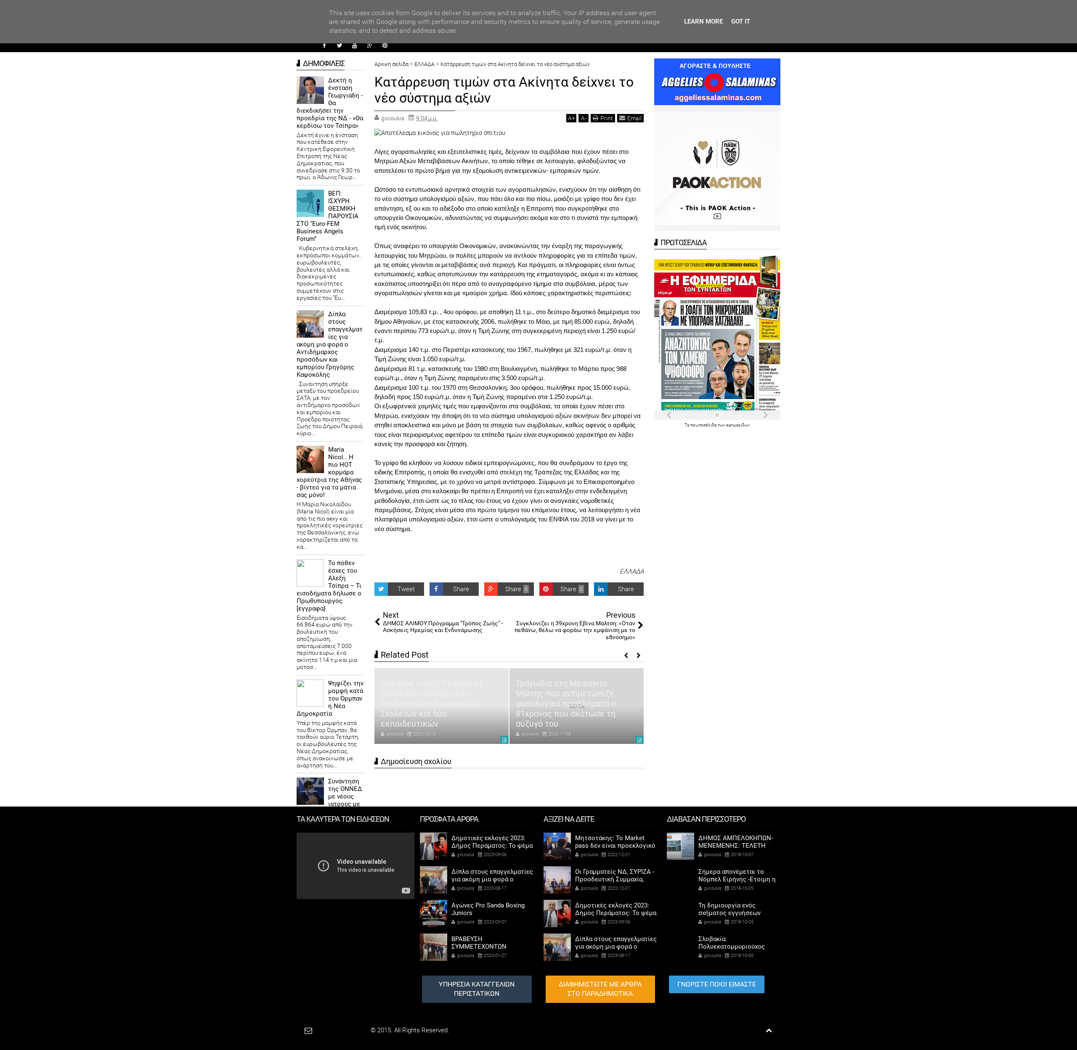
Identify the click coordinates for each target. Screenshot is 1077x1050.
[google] (370, 45)
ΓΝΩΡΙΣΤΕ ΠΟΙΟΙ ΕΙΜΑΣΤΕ (716, 984)
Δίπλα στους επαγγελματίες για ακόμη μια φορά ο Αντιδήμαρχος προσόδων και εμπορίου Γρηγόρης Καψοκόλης (330, 344)
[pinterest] (385, 45)
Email (634, 118)
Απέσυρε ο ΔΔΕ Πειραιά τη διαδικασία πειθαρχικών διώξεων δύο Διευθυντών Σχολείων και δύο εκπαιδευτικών (431, 703)
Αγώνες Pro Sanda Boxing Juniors (488, 909)
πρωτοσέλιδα (704, 425)
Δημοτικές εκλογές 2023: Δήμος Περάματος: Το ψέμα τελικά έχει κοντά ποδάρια (492, 845)
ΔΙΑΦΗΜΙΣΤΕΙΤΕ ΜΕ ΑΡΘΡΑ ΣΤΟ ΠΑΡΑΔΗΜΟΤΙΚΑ (600, 989)
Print (606, 118)
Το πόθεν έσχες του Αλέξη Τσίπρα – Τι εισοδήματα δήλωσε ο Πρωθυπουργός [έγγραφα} (329, 585)
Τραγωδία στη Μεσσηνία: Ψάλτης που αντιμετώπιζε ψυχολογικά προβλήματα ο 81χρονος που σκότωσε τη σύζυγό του (566, 703)
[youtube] (354, 45)
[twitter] (339, 45)
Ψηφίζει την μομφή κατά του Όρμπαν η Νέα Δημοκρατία (330, 698)
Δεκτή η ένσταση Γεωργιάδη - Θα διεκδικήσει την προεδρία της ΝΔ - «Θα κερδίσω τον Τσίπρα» (330, 103)
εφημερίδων (738, 425)
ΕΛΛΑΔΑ (632, 571)
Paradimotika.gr (347, 1030)
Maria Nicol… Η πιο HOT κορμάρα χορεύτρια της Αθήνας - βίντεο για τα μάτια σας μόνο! (329, 472)
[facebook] (324, 45)
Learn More (703, 21)
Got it (740, 21)
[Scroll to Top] (768, 1030)
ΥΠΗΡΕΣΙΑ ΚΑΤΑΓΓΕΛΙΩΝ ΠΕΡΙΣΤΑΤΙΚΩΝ (477, 989)
